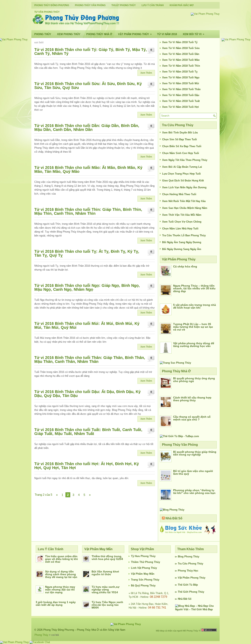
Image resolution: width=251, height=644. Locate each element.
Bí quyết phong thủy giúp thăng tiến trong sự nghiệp (194, 453)
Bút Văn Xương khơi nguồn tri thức (105, 573)
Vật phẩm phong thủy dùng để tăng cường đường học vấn (193, 345)
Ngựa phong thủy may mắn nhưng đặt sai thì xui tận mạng (60, 589)
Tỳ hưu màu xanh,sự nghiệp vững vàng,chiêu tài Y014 (105, 589)
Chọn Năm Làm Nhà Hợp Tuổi (180, 228)
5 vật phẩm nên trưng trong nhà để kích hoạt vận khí (194, 306)
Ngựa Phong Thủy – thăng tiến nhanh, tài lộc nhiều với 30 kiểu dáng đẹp (194, 288)
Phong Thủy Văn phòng (90, 5)
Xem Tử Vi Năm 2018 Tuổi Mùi (180, 83)
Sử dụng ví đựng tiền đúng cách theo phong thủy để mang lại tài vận (61, 574)
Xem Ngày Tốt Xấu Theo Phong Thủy (184, 160)
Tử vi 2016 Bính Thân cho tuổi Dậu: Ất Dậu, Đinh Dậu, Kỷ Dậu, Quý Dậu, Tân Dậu (87, 393)
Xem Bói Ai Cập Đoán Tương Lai (182, 166)
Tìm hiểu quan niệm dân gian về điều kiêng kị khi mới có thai (61, 559)
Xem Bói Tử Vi (193, 34)
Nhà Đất (182, 598)
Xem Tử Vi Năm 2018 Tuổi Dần (180, 54)
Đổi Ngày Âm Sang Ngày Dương (181, 242)
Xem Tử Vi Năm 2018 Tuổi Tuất (181, 101)
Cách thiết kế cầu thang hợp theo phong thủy (192, 399)
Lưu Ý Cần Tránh (153, 5)
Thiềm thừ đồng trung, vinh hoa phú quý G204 (107, 558)
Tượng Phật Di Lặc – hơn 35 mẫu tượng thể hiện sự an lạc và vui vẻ (193, 326)
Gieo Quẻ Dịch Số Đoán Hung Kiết (183, 180)
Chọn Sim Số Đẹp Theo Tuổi (179, 139)
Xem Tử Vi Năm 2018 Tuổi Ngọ (180, 77)
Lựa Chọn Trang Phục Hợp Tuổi (181, 173)
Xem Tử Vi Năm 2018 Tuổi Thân (181, 89)
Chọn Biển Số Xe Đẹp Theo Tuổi (181, 146)
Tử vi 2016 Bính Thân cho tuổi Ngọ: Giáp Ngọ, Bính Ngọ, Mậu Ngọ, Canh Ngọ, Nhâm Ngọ (87, 287)
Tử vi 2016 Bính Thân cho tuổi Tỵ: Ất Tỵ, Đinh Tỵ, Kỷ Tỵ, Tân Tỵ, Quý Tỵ (86, 253)
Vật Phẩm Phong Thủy (135, 34)
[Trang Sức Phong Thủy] (175, 362)
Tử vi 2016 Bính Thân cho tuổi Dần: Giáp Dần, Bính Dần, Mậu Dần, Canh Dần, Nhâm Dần (86, 127)
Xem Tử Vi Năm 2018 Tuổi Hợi (180, 106)
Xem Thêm (146, 73)
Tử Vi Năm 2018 (167, 34)
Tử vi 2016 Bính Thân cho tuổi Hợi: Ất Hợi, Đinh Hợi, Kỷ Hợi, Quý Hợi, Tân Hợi (86, 466)
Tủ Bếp (193, 584)
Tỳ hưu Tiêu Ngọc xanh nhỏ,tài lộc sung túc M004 (107, 605)
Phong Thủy (42, 34)
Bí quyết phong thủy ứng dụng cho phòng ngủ (194, 380)
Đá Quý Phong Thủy (143, 585)
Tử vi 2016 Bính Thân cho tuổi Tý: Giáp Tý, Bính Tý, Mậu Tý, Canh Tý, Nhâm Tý (90, 51)
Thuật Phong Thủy (123, 5)
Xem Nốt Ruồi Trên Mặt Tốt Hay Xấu (184, 201)
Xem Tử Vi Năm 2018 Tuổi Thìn (181, 65)
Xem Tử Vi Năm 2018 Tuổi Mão (181, 59)
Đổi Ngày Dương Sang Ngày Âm (181, 249)
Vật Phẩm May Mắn (142, 573)
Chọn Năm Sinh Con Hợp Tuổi (180, 153)
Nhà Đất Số (174, 518)
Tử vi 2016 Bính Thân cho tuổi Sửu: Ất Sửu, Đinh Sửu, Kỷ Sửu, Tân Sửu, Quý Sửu (88, 86)
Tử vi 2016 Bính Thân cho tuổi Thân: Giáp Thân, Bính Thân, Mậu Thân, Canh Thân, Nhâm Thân (89, 359)
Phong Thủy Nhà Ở (99, 34)
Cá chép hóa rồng (185, 266)
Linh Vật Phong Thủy (144, 567)
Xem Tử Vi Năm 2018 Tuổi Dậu (180, 95)
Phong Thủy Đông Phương (51, 5)
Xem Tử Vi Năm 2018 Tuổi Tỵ (179, 71)
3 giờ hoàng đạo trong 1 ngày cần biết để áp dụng (56, 603)
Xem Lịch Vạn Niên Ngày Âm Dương (184, 187)
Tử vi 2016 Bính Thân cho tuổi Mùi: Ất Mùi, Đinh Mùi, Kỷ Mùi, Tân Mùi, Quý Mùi (86, 325)
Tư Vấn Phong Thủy (47, 12)
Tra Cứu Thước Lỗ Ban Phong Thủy (184, 235)
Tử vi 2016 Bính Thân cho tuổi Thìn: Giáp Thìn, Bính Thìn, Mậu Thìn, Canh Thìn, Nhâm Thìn (88, 211)
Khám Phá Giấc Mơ (182, 5)
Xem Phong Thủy (68, 34)
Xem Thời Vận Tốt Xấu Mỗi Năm (181, 214)
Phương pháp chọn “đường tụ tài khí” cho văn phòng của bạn (194, 492)
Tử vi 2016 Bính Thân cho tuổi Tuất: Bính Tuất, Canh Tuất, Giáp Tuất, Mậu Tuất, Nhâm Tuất (88, 432)
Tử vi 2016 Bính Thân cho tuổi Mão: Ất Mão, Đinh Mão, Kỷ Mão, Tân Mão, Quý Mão (88, 169)
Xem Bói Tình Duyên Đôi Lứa (180, 132)
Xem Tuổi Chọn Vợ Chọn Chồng (181, 221)
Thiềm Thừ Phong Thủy (145, 562)
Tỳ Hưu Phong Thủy (143, 556)
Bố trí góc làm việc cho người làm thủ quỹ (193, 472)
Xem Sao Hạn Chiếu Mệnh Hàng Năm (184, 208)
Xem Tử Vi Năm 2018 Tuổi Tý (179, 42)
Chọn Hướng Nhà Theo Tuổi (179, 194)
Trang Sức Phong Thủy (145, 579)
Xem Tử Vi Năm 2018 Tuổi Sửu (181, 48)
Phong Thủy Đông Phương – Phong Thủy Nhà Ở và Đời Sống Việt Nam (84, 629)
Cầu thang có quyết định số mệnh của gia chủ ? (192, 418)
